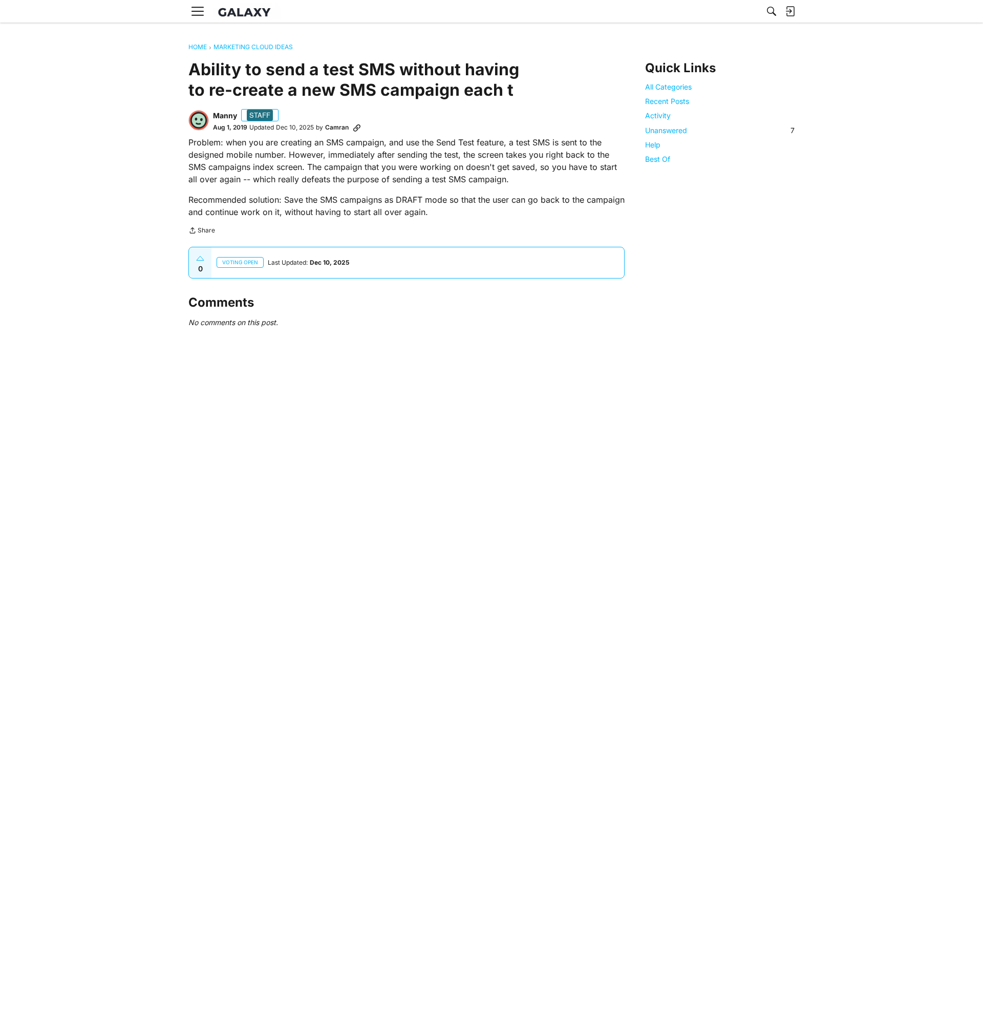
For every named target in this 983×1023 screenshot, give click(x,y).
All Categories (668, 86)
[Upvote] (200, 258)
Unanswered (720, 129)
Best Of (657, 159)
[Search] (771, 11)
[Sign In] (790, 11)
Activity (658, 115)
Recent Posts (667, 101)
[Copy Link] (357, 127)
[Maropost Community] (247, 11)
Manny (225, 115)
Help (652, 144)
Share (201, 231)
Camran (337, 127)
